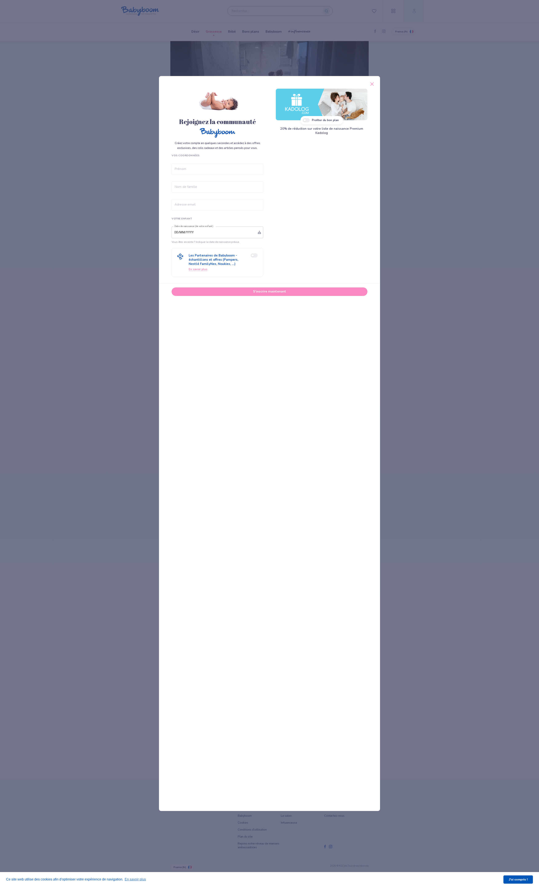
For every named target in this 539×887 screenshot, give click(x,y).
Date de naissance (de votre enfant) (194, 226)
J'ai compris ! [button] (518, 879)
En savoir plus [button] (135, 879)
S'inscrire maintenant (269, 291)
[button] (217, 262)
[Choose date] (259, 232)
